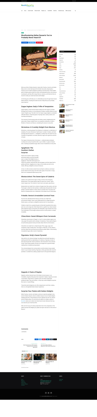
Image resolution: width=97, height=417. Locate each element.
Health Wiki (50, 10)
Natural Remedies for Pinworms (50, 362)
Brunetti (23, 301)
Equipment (61, 60)
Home (25, 10)
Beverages (61, 54)
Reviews (60, 94)
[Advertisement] (48, 21)
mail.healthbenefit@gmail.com (45, 381)
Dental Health (30, 10)
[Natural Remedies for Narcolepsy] (62, 121)
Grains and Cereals (62, 71)
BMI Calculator (68, 10)
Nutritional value (62, 83)
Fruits (60, 67)
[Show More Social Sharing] (44, 43)
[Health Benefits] (27, 5)
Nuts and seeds (61, 85)
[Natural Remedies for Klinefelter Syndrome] (62, 126)
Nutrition (55, 10)
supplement (61, 96)
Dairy (60, 56)
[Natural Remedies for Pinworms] (51, 357)
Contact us (23, 381)
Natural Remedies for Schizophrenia (37, 362)
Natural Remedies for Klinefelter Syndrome (69, 126)
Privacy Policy (23, 382)
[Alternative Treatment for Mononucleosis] (62, 131)
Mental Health (37, 10)
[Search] (75, 11)
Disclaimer (23, 385)
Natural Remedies (62, 81)
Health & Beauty (61, 73)
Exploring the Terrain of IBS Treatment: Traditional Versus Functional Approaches (30, 346)
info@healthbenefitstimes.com (45, 380)
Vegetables (61, 98)
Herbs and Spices (62, 75)
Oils (60, 87)
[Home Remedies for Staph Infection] (26, 357)
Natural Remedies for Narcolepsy (69, 120)
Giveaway (60, 69)
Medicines (61, 77)
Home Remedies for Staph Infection (26, 362)
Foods (60, 65)
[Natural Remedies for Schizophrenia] (39, 357)
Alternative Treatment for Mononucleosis (70, 131)
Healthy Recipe (61, 10)
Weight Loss (44, 10)
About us (22, 380)
